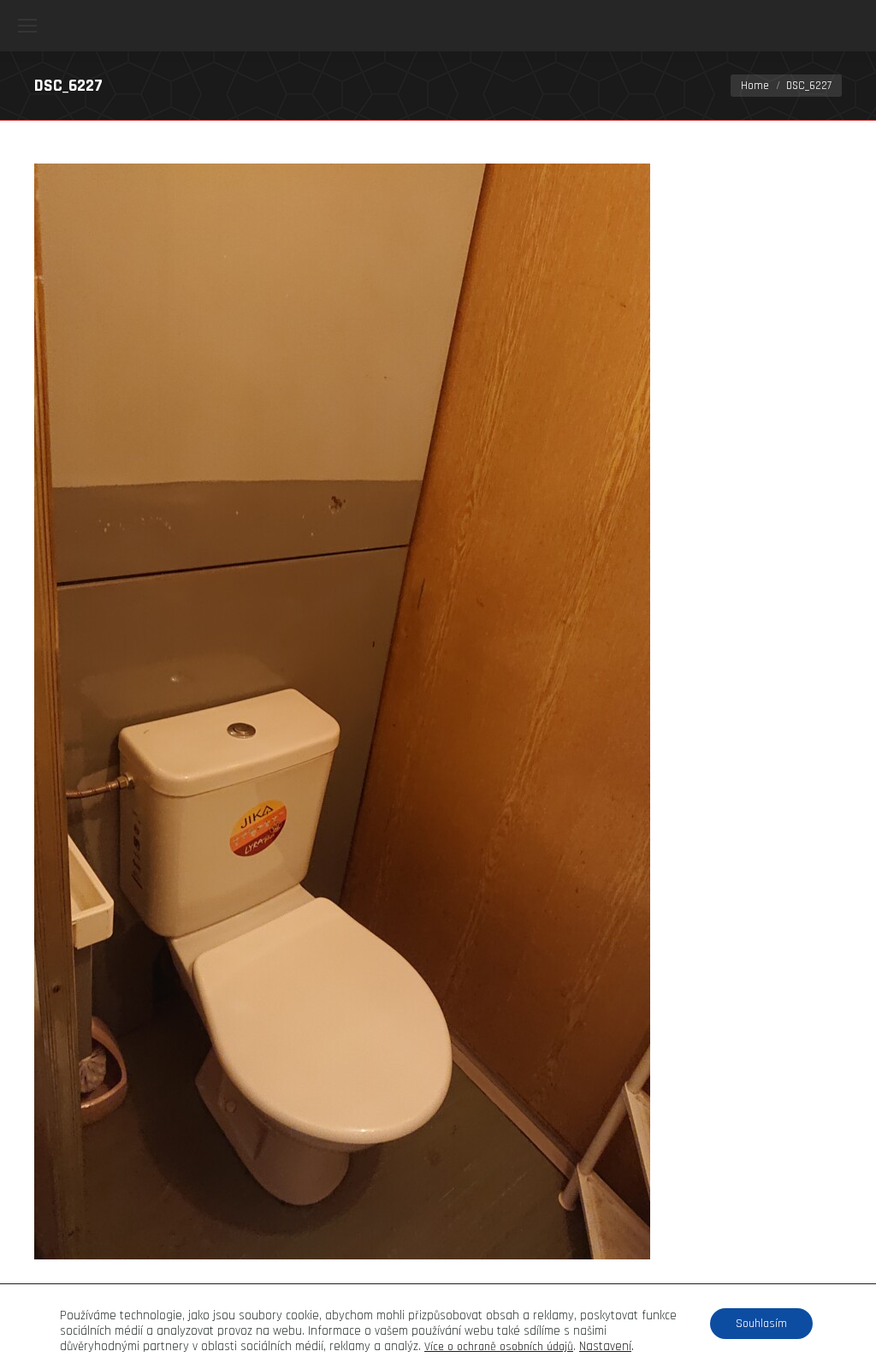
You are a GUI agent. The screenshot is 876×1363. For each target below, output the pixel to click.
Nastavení (605, 1346)
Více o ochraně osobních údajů (498, 1346)
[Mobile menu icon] (27, 25)
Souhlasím (761, 1323)
